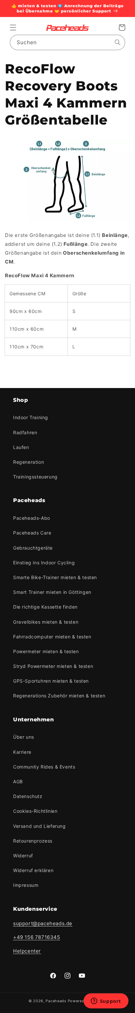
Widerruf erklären (33, 870)
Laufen (21, 447)
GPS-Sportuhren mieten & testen (51, 681)
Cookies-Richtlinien (35, 811)
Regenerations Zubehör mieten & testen (59, 695)
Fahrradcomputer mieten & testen (52, 636)
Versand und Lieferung (39, 826)
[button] (13, 27)
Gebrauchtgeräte (33, 548)
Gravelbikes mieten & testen (45, 622)
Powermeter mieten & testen (46, 651)
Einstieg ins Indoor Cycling (44, 562)
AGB (18, 781)
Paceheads (56, 1001)
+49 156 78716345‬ (36, 937)
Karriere (22, 752)
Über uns (23, 737)
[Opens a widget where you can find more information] (105, 1001)
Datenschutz (28, 796)
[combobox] (67, 42)
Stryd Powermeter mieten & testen (53, 666)
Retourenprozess (32, 841)
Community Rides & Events (44, 766)
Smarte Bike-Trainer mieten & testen (55, 577)
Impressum (25, 885)
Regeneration (28, 462)
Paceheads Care (32, 533)
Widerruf (23, 855)
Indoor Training (30, 417)
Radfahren (25, 432)
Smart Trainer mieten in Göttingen (52, 592)
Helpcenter (27, 951)
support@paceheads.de (42, 923)
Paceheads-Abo (31, 518)
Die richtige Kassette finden (45, 607)
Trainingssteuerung (35, 476)
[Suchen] (117, 42)
